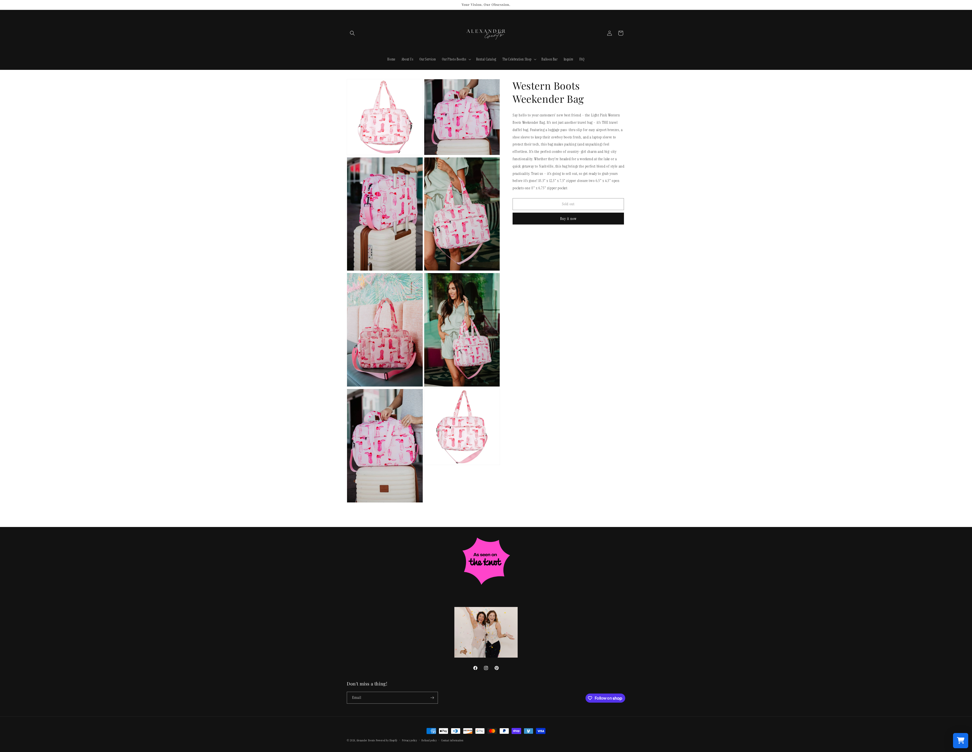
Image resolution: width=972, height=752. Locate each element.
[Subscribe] (432, 698)
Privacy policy (409, 740)
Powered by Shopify (387, 740)
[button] (352, 33)
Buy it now (568, 218)
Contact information (452, 740)
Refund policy (429, 740)
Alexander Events (365, 740)
